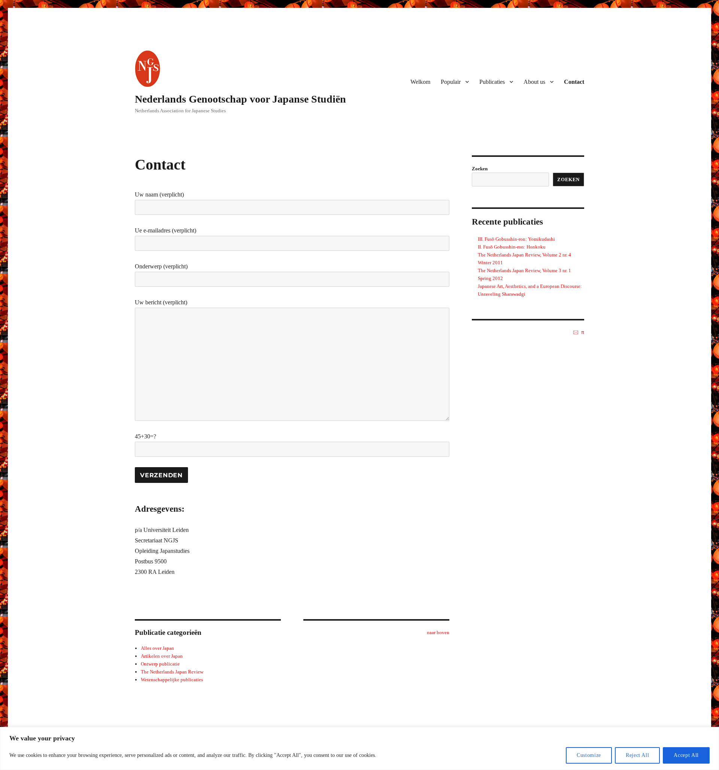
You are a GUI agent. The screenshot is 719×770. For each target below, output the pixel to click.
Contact (574, 82)
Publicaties (492, 82)
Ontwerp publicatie (160, 664)
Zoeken (480, 168)
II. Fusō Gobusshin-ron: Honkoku (512, 247)
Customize (589, 755)
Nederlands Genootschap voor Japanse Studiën (240, 99)
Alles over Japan (157, 648)
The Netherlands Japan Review (172, 672)
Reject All (637, 755)
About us (534, 82)
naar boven (438, 632)
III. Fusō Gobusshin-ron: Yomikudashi (516, 239)
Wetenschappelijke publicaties (172, 679)
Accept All (686, 755)
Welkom (420, 82)
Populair (451, 82)
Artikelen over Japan (162, 656)
